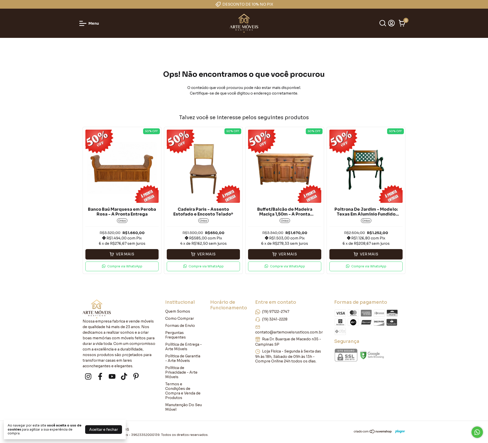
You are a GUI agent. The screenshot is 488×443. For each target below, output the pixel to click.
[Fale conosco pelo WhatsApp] (477, 432)
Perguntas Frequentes (175, 335)
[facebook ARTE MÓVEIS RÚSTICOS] (100, 376)
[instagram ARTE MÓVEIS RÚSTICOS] (88, 376)
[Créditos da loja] (398, 431)
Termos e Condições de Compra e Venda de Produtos (183, 391)
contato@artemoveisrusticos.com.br (289, 332)
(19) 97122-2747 (275, 311)
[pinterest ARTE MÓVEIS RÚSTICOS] (136, 376)
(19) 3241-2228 (274, 319)
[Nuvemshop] (373, 432)
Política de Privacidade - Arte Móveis (181, 372)
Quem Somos (177, 311)
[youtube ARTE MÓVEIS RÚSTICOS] (112, 376)
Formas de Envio (180, 325)
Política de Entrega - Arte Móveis (183, 346)
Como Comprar (179, 318)
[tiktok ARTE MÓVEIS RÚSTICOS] (124, 376)
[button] (122, 266)
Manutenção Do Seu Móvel (183, 407)
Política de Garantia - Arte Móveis (182, 358)
